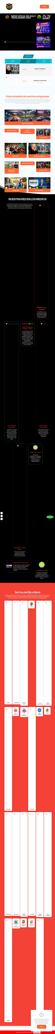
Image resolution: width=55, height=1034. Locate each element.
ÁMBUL (8, 702)
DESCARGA (37, 1032)
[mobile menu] (36, 7)
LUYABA (32, 809)
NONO (47, 713)
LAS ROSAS (8, 809)
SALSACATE (16, 914)
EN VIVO (44, 6)
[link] (20, 44)
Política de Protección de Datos (41, 1023)
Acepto (41, 1026)
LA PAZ (31, 606)
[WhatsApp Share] (1, 519)
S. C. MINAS (32, 914)
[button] (1, 521)
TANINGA (8, 1020)
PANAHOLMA (8, 914)
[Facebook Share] (1, 513)
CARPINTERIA (16, 702)
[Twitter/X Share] (1, 516)
